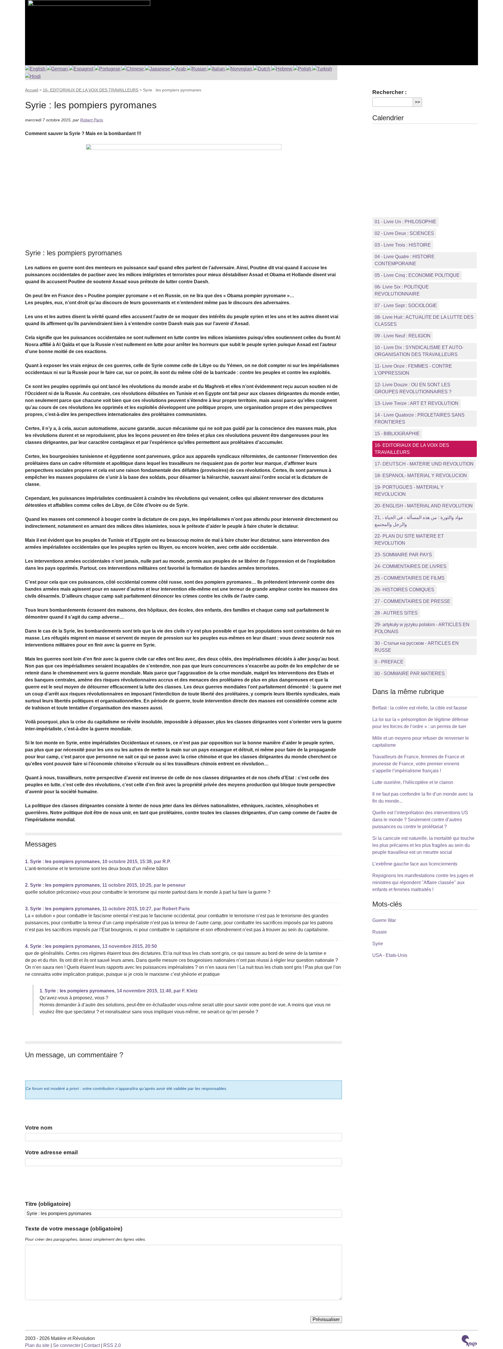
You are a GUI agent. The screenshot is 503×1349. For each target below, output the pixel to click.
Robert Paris (91, 120)
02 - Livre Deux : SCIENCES (404, 233)
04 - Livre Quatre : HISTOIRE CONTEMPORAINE (405, 260)
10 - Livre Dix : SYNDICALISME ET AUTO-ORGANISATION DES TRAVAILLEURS (419, 351)
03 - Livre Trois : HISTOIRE (403, 244)
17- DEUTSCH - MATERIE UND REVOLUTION (424, 463)
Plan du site (37, 1345)
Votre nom (38, 1128)
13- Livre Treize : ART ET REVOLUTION (416, 403)
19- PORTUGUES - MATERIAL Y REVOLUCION (409, 491)
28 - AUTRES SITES (396, 612)
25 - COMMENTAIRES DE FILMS (409, 578)
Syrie (377, 943)
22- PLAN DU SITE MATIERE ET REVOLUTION (409, 540)
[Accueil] (87, 29)
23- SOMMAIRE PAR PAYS (403, 554)
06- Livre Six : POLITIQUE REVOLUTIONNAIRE (402, 290)
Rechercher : (389, 92)
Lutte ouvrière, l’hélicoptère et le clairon (412, 782)
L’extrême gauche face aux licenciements (414, 863)
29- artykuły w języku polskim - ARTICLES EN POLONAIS (422, 628)
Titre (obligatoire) (47, 1204)
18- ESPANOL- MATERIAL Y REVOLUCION (421, 475)
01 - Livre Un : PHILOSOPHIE (405, 221)
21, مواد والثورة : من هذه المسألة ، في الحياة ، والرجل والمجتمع (419, 521)
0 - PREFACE (389, 661)
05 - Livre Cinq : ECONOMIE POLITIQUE (417, 275)
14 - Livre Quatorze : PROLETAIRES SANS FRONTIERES (420, 418)
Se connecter (66, 1345)
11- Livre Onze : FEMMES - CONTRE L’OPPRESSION (413, 370)
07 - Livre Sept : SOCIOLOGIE (406, 305)
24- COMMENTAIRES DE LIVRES (411, 566)
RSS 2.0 (112, 1345)
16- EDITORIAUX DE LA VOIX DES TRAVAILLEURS (90, 90)
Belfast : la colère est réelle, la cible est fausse (419, 707)
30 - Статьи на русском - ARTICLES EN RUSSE (417, 647)
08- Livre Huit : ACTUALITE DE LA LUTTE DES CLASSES (424, 321)
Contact (92, 1345)
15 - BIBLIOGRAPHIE (397, 433)
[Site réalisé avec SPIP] (469, 1341)
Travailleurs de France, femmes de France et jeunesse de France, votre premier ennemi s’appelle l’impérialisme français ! (418, 763)
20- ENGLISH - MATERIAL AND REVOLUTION (424, 505)
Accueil (31, 90)
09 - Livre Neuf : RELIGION (403, 335)
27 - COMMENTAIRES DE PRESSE (412, 601)
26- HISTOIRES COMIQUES (404, 589)
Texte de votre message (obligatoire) (73, 1229)
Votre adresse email (51, 1152)
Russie (379, 932)
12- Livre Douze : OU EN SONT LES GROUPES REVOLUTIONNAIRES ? (413, 388)
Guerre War (384, 920)
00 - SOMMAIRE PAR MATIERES (410, 673)
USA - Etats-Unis (389, 955)
